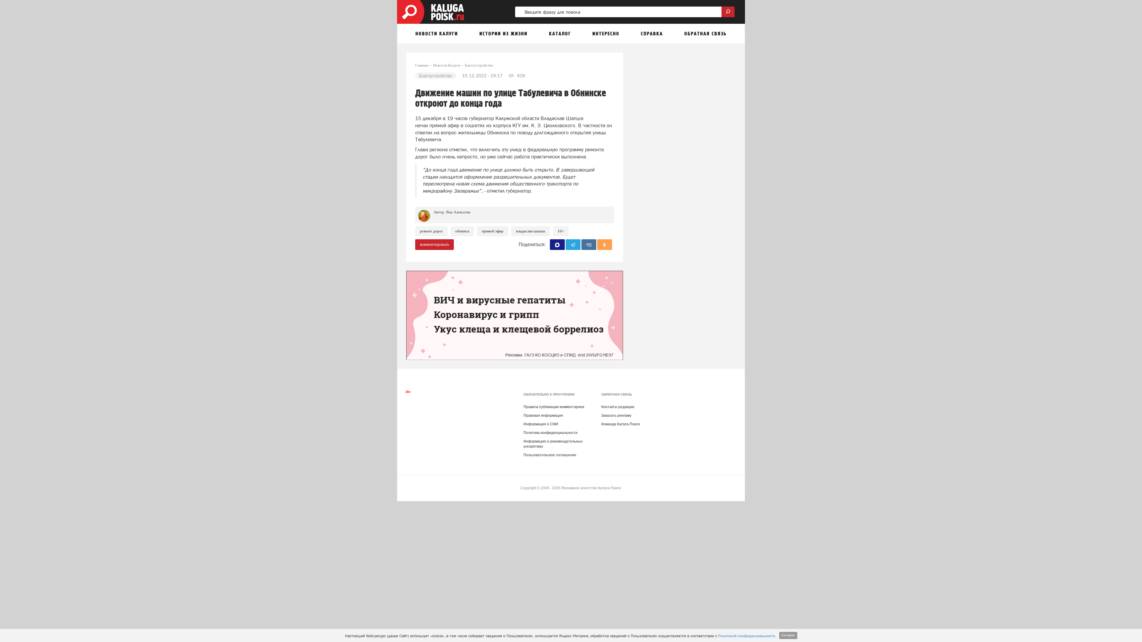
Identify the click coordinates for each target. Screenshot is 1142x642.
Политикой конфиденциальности (746, 636)
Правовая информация (543, 415)
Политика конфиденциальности (550, 433)
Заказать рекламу (616, 415)
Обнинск (462, 231)
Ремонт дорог (431, 231)
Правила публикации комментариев (553, 407)
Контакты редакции (617, 407)
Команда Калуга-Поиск (620, 424)
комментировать (434, 244)
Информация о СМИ (540, 424)
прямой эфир (492, 231)
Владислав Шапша (530, 231)
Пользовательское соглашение (549, 455)
